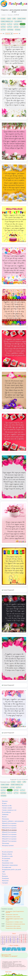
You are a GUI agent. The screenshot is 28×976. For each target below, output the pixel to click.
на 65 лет (22, 26)
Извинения (5, 880)
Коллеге (4, 816)
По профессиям (6, 867)
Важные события (7, 854)
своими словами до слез (7, 21)
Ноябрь (9, 948)
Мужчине (5, 801)
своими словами (21, 18)
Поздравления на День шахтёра (13, 916)
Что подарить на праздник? (9, 956)
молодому (17, 29)
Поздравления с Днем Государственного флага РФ (15, 912)
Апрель (8, 949)
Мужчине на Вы (6, 805)
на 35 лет (9, 24)
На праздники (6, 858)
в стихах (3, 18)
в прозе (9, 18)
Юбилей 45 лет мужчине (9, 830)
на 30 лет (3, 24)
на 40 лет (16, 24)
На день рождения (7, 852)
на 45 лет (22, 24)
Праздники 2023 (6, 954)
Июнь (15, 949)
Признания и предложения (10, 865)
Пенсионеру (5, 843)
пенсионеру (10, 29)
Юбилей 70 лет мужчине (9, 841)
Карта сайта (8, 971)
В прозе (4, 803)
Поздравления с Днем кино (12, 914)
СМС (3, 871)
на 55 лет (9, 26)
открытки (8, 33)
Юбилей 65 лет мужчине (9, 839)
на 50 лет (3, 26)
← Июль (10, 945)
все (2, 33)
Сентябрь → (16, 945)
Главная (3, 14)
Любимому (5, 814)
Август (14, 933)
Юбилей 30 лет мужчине (9, 823)
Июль (19, 949)
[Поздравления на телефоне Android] (14, 895)
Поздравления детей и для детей (11, 869)
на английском (18, 21)
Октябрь (4, 948)
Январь (18, 948)
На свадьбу (5, 860)
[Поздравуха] (3, 3)
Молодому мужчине (8, 845)
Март (4, 949)
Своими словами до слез (9, 810)
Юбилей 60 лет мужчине (9, 836)
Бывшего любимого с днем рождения (13, 821)
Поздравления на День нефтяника (13, 928)
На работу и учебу (7, 856)
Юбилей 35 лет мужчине (9, 825)
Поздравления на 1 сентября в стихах (14, 921)
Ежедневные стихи (7, 863)
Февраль (23, 948)
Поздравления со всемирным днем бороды (15, 924)
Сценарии (5, 883)
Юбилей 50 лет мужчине (9, 832)
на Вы (14, 18)
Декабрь (14, 948)
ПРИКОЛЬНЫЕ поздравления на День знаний (14, 919)
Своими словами (7, 808)
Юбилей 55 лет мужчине (9, 834)
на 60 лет (16, 26)
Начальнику (5, 819)
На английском (6, 812)
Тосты (4, 874)
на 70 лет (3, 29)
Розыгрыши (5, 878)
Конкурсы (5, 876)
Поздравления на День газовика (13, 926)
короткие (17, 33)
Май (12, 949)
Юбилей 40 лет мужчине (9, 827)
